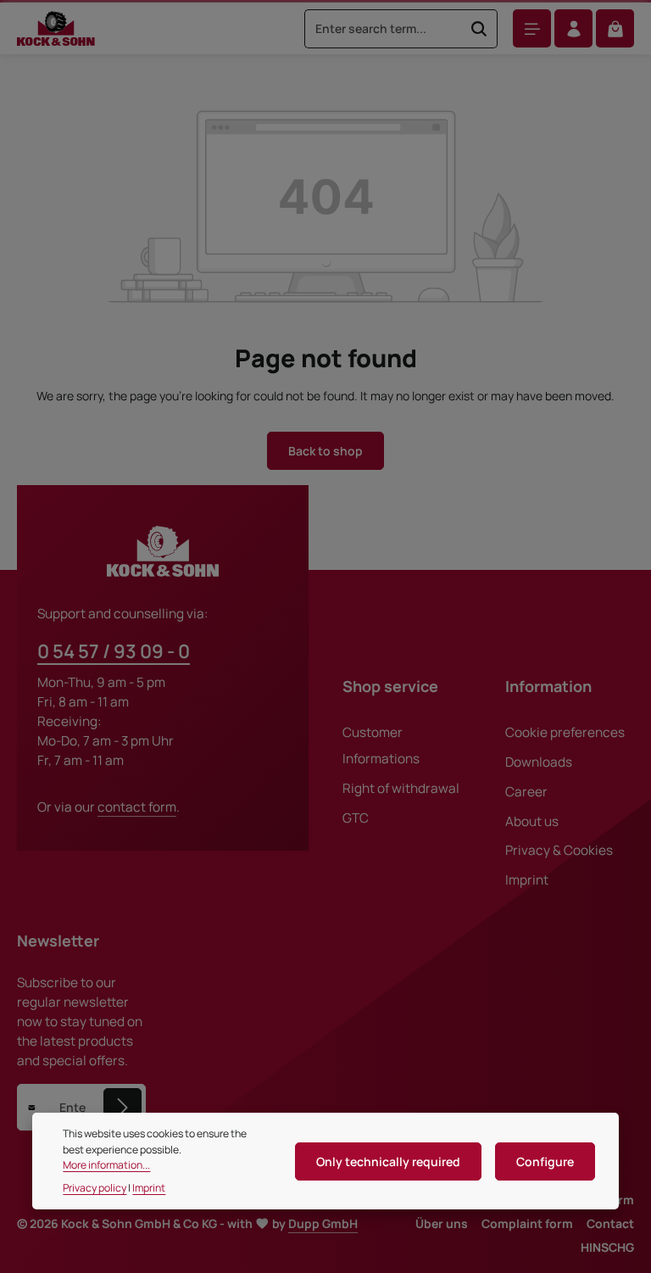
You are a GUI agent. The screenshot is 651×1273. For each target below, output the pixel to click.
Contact (610, 1223)
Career (526, 792)
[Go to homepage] (56, 29)
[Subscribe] (122, 1107)
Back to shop (325, 451)
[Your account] (573, 28)
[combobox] (383, 28)
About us (532, 821)
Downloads (538, 762)
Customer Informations (381, 745)
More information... (106, 1165)
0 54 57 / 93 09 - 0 (113, 651)
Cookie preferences (565, 732)
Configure (545, 1161)
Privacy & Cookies (559, 850)
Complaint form (527, 1223)
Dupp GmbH (323, 1223)
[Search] (479, 28)
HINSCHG (607, 1247)
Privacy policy (94, 1188)
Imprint (526, 880)
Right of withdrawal (400, 788)
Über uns (441, 1223)
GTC (355, 818)
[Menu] (532, 28)
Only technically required (388, 1161)
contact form (136, 807)
